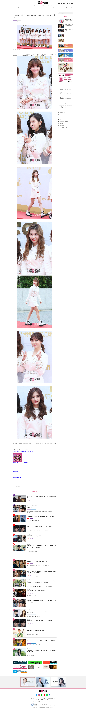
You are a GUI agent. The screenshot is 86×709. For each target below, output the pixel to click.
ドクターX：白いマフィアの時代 (36, 594)
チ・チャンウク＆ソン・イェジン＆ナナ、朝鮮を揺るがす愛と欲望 (41, 640)
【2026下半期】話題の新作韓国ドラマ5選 (36, 590)
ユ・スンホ (28, 501)
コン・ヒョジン (32, 634)
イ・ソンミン (29, 586)
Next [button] (68, 682)
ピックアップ (60, 7)
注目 (18, 7)
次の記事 (51, 486)
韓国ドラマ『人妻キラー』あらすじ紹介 (35, 630)
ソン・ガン (38, 530)
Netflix (28, 530)
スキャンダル (35, 511)
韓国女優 (37, 520)
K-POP (19, 21)
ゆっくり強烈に (50, 594)
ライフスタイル (43, 7)
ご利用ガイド (62, 114)
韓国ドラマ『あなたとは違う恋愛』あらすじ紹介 (37, 561)
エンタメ (26, 7)
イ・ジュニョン (35, 530)
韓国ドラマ (28, 512)
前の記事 (18, 486)
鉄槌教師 (32, 551)
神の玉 (35, 595)
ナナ (41, 644)
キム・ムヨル (29, 551)
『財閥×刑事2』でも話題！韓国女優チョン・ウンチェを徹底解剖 (40, 516)
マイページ (61, 117)
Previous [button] (18, 682)
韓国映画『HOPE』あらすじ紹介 (34, 535)
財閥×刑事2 (34, 520)
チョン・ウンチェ (29, 520)
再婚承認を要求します (30, 595)
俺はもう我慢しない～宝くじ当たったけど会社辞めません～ (45, 511)
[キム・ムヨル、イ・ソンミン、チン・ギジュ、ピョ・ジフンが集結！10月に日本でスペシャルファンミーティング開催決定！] (19, 583)
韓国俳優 (35, 551)
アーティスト (35, 7)
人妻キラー (36, 634)
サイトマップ (38, 699)
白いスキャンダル (38, 616)
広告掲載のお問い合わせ (64, 121)
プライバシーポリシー (38, 698)
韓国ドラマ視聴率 (35, 576)
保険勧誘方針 (62, 125)
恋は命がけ (31, 576)
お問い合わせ (62, 119)
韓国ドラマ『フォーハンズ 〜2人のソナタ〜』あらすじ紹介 (39, 526)
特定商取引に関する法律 (64, 127)
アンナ (28, 576)
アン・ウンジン (38, 565)
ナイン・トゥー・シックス (44, 594)
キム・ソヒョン (29, 616)
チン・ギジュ (37, 586)
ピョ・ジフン (41, 586)
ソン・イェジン (33, 644)
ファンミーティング (46, 586)
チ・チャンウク (38, 644)
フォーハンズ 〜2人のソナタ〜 (45, 530)
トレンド (52, 7)
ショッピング (69, 7)
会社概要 (61, 123)
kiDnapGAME (29, 594)
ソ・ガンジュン (43, 565)
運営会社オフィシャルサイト (45, 699)
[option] (27, 682)
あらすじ (31, 530)
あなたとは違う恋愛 (30, 511)
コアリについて (62, 112)
